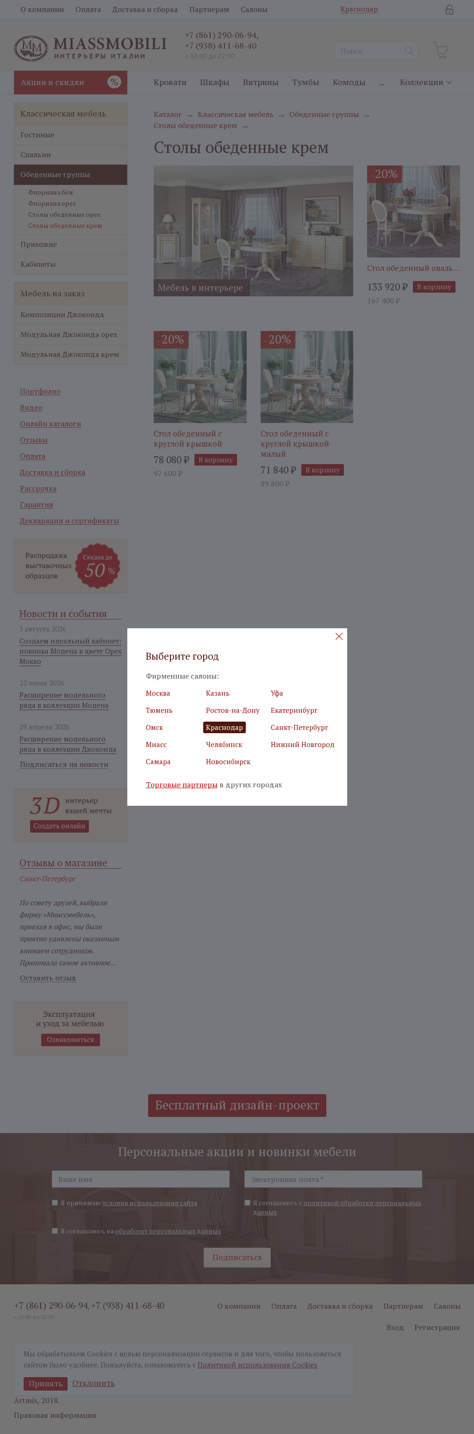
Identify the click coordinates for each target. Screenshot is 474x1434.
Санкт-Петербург (299, 727)
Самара (158, 761)
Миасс (156, 744)
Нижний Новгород (303, 744)
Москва (158, 693)
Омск (154, 727)
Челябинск (224, 744)
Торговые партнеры (182, 785)
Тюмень (159, 710)
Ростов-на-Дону (233, 710)
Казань (218, 693)
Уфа (277, 693)
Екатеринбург (294, 710)
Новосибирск (228, 761)
